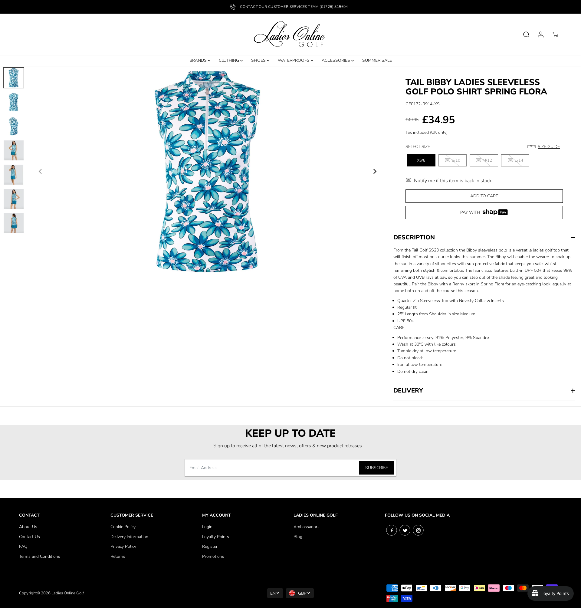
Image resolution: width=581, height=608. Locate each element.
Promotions (213, 556)
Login (207, 527)
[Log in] (540, 34)
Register (210, 546)
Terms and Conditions (39, 556)
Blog (298, 537)
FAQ (23, 546)
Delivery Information (129, 537)
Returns (117, 556)
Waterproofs (294, 60)
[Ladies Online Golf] (290, 34)
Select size (417, 147)
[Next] (374, 171)
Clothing (229, 60)
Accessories (336, 60)
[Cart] (555, 34)
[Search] (526, 34)
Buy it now (484, 214)
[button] (545, 146)
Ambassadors (307, 527)
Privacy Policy (123, 546)
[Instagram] (418, 530)
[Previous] (40, 171)
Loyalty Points (215, 537)
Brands (198, 60)
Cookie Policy (123, 527)
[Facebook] (391, 530)
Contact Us (29, 537)
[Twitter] (405, 530)
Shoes (259, 60)
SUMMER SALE (377, 60)
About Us (28, 527)
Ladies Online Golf (67, 593)
